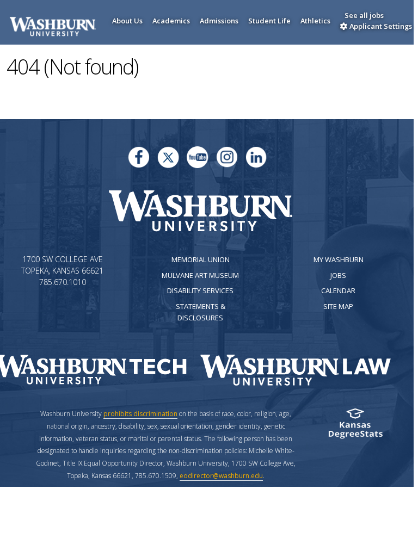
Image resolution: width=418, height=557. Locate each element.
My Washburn (339, 259)
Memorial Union (200, 259)
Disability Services (200, 290)
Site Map (338, 306)
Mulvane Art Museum (200, 275)
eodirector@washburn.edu (221, 475)
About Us (127, 21)
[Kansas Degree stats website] (355, 427)
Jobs (338, 275)
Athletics (315, 21)
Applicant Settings (380, 26)
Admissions (219, 21)
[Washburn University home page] (200, 210)
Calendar (338, 290)
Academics (171, 21)
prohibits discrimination (140, 413)
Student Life (269, 21)
